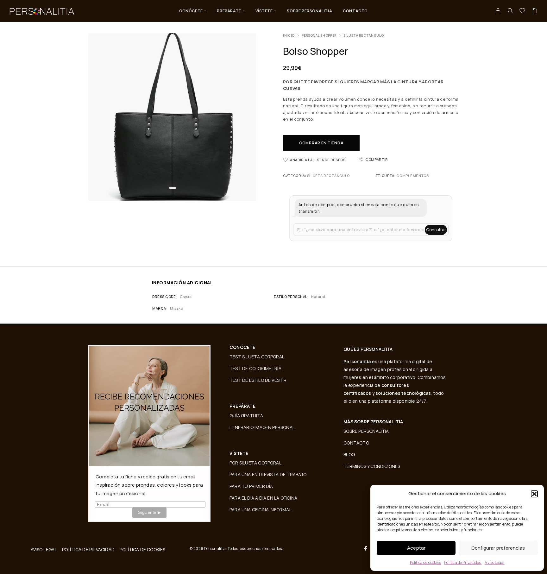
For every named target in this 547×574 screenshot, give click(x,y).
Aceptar (416, 548)
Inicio (289, 35)
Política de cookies (425, 562)
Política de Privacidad (462, 562)
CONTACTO (355, 11)
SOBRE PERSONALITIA (309, 11)
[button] (534, 494)
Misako (176, 308)
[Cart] (534, 11)
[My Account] (498, 11)
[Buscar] (510, 11)
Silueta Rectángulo (363, 35)
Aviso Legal (494, 562)
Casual (186, 296)
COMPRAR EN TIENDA (321, 143)
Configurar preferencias (498, 548)
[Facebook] (365, 548)
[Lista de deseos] (522, 11)
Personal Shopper (319, 35)
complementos (412, 175)
